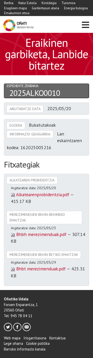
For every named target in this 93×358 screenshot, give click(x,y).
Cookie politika (38, 343)
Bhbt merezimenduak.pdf (41, 269)
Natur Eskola (27, 3)
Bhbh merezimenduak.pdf (41, 234)
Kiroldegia (49, 3)
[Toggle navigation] (85, 25)
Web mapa (12, 338)
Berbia (8, 3)
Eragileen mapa (15, 8)
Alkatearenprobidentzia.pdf (42, 194)
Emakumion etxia (16, 13)
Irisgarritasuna (35, 338)
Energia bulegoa (76, 8)
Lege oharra (13, 343)
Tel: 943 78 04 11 (18, 315)
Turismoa (68, 3)
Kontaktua (57, 338)
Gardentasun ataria (45, 8)
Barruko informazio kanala (24, 349)
